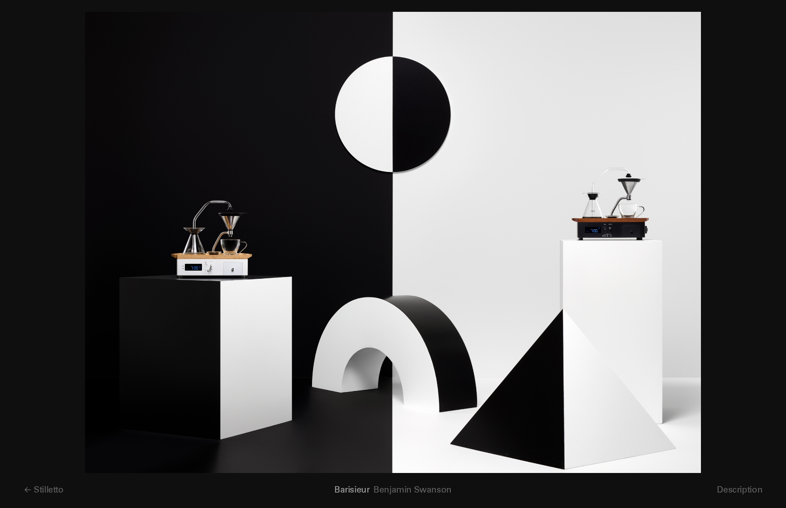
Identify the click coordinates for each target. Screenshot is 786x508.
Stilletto (49, 490)
